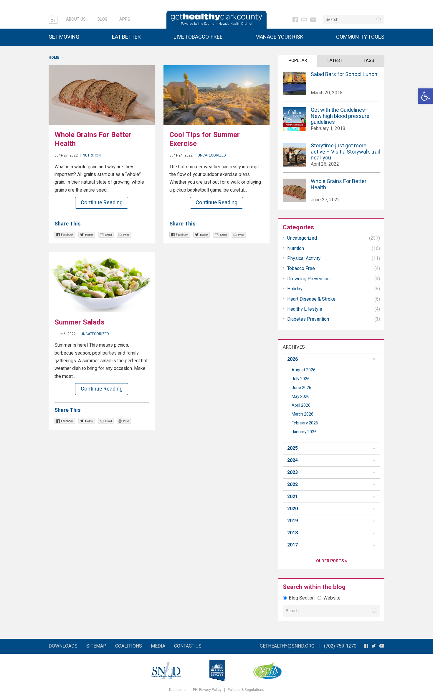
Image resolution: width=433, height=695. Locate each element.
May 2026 (301, 396)
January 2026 (304, 432)
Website (332, 598)
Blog (102, 19)
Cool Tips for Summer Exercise (204, 139)
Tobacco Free (301, 268)
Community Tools (360, 37)
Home (54, 57)
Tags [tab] (368, 60)
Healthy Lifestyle (304, 309)
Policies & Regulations (246, 690)
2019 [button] (292, 520)
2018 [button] (292, 532)
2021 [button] (292, 496)
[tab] (331, 359)
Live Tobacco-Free (198, 37)
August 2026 (303, 370)
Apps (124, 19)
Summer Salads (79, 322)
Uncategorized (212, 155)
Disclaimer (178, 690)
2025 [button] (292, 448)
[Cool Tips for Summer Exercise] (216, 95)
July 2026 (301, 379)
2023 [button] (292, 472)
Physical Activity (303, 258)
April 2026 (301, 405)
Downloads (63, 646)
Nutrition (92, 155)
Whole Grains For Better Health (92, 139)
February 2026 (305, 423)
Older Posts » (331, 561)
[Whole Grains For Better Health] (102, 95)
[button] (425, 96)
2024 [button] (292, 460)
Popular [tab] (298, 60)
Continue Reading (102, 203)
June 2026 (301, 388)
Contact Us (187, 646)
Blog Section (302, 598)
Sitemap (96, 646)
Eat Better (126, 37)
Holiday (295, 288)
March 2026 (302, 414)
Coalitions (128, 646)
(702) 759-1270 (340, 646)
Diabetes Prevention (308, 319)
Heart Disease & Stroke (311, 299)
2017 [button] (292, 545)
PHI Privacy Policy (207, 690)
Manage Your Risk (279, 37)
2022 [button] (292, 484)
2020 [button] (292, 508)
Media (158, 646)
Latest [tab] (335, 60)
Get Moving (64, 37)
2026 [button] (292, 359)
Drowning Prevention (308, 278)
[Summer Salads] (102, 282)
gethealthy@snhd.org (287, 646)
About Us (76, 19)
